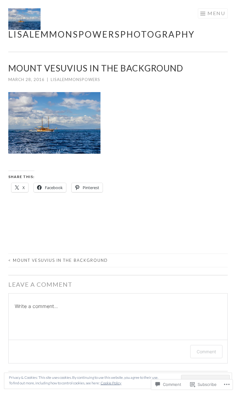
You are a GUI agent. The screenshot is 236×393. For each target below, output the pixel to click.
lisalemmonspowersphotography (101, 34)
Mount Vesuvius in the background (58, 260)
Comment (206, 351)
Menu (216, 13)
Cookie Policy (110, 383)
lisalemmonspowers (75, 79)
